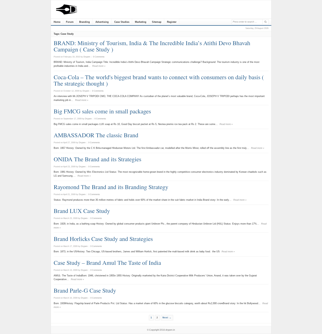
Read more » (98, 66)
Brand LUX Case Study (82, 211)
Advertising (102, 22)
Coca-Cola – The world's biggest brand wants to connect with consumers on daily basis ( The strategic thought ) (159, 80)
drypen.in (170, 330)
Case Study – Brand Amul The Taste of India (107, 262)
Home (57, 22)
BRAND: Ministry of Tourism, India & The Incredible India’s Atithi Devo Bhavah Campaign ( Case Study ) (152, 46)
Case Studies (121, 22)
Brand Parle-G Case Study (85, 290)
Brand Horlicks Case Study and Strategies (103, 239)
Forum (70, 22)
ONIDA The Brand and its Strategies (97, 159)
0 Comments (99, 57)
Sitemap (156, 22)
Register (171, 22)
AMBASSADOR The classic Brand (96, 135)
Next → (166, 317)
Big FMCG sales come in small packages (102, 111)
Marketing (140, 22)
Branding (84, 22)
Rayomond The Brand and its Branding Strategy (111, 187)
